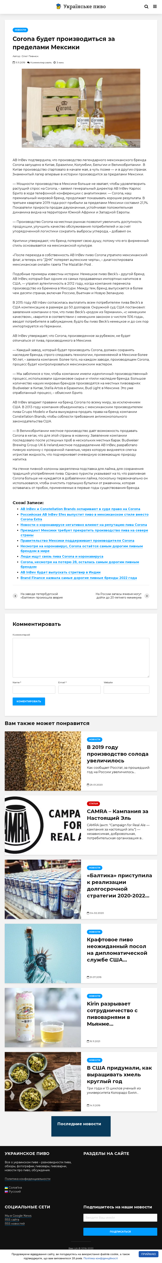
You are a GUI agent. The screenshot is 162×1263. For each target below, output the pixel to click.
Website (108, 682)
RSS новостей (15, 1223)
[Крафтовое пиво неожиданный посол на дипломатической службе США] (43, 953)
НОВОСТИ (20, 30)
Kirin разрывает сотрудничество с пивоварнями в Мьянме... (112, 1014)
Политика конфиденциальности (27, 1179)
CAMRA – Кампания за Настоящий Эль (117, 814)
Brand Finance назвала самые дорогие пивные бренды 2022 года (79, 578)
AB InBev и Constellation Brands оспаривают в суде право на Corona (80, 509)
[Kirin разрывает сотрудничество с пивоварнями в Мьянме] (43, 1017)
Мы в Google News (18, 1215)
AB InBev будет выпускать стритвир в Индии (61, 572)
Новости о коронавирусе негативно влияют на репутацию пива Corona (84, 525)
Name (17, 682)
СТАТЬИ (93, 803)
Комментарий (21, 635)
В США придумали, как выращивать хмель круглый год (119, 1074)
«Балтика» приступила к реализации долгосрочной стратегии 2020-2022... (119, 885)
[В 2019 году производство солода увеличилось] (43, 761)
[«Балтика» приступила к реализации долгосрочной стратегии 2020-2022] (43, 889)
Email (62, 682)
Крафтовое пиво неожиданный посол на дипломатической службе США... (117, 949)
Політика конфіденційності (101, 1258)
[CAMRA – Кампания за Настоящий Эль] (43, 825)
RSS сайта (12, 1219)
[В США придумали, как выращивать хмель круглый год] (43, 1081)
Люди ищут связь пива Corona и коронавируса (62, 556)
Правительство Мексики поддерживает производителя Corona (77, 541)
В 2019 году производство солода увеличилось (118, 754)
